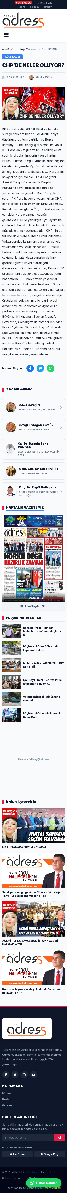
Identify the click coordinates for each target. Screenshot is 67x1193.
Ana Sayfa (8, 49)
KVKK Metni (32, 1178)
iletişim (47, 6)
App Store (18, 1154)
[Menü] (6, 35)
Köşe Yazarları (28, 49)
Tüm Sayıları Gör (35, 606)
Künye (21, 6)
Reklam (34, 6)
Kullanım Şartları (11, 1178)
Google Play (51, 1154)
